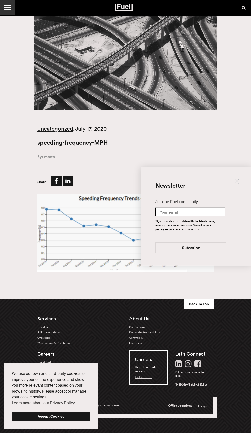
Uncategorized (55, 129)
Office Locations (180, 405)
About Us (139, 319)
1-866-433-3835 (191, 384)
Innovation (135, 343)
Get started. (143, 377)
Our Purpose (137, 327)
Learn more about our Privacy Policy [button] (43, 403)
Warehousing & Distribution (54, 343)
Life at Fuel (44, 362)
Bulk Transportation (49, 332)
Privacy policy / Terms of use (100, 405)
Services (46, 319)
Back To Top (199, 303)
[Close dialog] (237, 181)
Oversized (43, 338)
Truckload (43, 327)
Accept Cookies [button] (51, 416)
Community (136, 338)
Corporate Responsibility (144, 332)
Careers (45, 354)
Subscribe (191, 248)
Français (203, 406)
